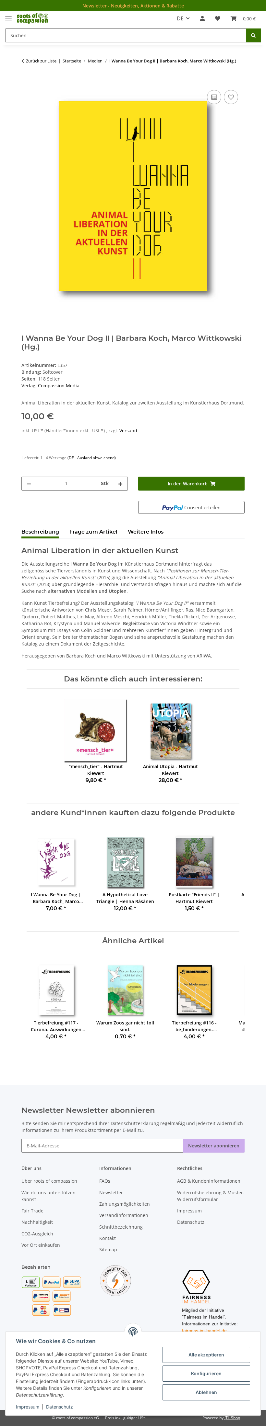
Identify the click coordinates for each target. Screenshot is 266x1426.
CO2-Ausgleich (37, 1234)
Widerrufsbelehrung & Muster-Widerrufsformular (211, 1195)
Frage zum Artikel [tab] (93, 532)
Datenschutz (59, 1406)
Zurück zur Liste (41, 61)
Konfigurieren (206, 1373)
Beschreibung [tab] (40, 532)
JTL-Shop (232, 1417)
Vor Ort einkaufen (40, 1245)
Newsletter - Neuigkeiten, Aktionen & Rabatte (133, 6)
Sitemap (108, 1249)
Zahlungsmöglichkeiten (124, 1204)
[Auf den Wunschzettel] (231, 97)
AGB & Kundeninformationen (208, 1181)
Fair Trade (32, 1211)
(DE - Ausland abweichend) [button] (91, 457)
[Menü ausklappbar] (8, 15)
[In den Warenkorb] (26, 81)
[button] (202, 18)
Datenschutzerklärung (135, 1123)
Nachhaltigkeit (37, 1222)
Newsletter (111, 1192)
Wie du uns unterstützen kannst (48, 1195)
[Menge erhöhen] (120, 483)
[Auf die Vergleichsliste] (214, 97)
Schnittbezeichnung (121, 1227)
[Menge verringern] (29, 483)
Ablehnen (206, 1392)
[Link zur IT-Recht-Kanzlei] (115, 1280)
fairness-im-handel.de (204, 1330)
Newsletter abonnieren (213, 1146)
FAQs (104, 1181)
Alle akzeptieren (206, 1354)
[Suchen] (253, 35)
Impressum (27, 1406)
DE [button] (180, 18)
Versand (128, 430)
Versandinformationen (123, 1215)
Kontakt (107, 1238)
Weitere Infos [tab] (145, 532)
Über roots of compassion (49, 1181)
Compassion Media (58, 385)
